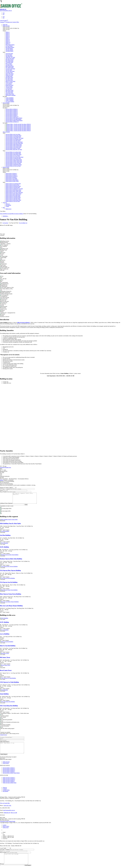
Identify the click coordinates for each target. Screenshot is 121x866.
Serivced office (6, 102)
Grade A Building (9, 97)
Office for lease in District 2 (9, 779)
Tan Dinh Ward (9, 56)
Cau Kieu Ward (9, 72)
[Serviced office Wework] (18, 125)
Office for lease (6, 25)
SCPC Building (4, 547)
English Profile (12, 821)
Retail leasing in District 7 (11, 177)
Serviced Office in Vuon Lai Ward (13, 163)
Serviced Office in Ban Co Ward (13, 148)
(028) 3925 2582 (7, 805)
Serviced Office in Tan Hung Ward (13, 147)
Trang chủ (5, 24)
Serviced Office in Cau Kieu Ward (13, 152)
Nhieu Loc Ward (9, 75)
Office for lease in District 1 (17, 213)
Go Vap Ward (9, 89)
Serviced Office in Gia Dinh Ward (13, 153)
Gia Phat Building (5, 535)
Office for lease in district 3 (9, 780)
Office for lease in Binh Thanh (9, 782)
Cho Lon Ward (9, 86)
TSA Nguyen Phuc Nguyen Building (10, 570)
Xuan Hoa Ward (9, 53)
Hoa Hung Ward (9, 77)
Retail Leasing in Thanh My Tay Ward (14, 188)
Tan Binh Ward (9, 76)
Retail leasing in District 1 (11, 173)
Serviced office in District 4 (12, 113)
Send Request (28, 865)
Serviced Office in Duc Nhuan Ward (14, 159)
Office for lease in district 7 (9, 781)
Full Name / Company (5, 489)
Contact (7, 206)
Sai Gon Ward (9, 54)
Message (2, 863)
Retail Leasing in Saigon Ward (12, 184)
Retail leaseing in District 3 (12, 176)
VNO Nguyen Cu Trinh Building (9, 682)
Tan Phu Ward (9, 70)
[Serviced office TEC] (18, 126)
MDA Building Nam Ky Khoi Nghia (10, 523)
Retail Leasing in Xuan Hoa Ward (13, 186)
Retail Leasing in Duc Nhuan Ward (13, 193)
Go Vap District (9, 46)
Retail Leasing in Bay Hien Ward (13, 195)
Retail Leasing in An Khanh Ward (13, 183)
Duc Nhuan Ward (9, 67)
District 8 (8, 39)
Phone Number (3, 491)
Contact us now (3, 734)
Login (1, 20)
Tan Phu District (9, 48)
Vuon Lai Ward (9, 82)
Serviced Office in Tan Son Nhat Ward (14, 143)
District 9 (8, 41)
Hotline (1, 480)
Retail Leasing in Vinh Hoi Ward (13, 198)
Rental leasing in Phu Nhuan (12, 179)
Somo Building (4, 694)
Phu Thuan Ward (9, 91)
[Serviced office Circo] (18, 124)
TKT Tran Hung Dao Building (9, 705)
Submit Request (4, 754)
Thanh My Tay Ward (10, 57)
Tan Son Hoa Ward (10, 58)
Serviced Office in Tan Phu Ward (13, 140)
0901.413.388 (14, 812)
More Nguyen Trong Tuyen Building (10, 594)
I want (1, 848)
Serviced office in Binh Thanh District (14, 120)
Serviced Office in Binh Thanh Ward (14, 160)
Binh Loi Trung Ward (10, 81)
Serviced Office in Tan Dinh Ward (13, 136)
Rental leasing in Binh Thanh (12, 181)
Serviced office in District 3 (12, 111)
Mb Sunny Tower (5, 657)
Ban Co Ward (9, 63)
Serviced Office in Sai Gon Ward (13, 134)
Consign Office (6, 790)
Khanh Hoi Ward (9, 85)
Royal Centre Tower (6, 670)
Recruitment (8, 205)
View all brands (6, 131)
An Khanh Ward (9, 62)
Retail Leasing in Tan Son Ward (13, 201)
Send (26, 504)
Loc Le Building (4, 634)
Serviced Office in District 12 (12, 121)
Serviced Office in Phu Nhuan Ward (14, 144)
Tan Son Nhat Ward (10, 71)
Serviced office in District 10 (12, 116)
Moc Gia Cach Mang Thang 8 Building (11, 605)
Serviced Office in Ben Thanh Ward (14, 145)
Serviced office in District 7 (12, 115)
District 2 (8, 33)
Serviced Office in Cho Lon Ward (13, 166)
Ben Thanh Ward (9, 61)
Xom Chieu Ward (9, 73)
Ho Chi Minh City (23, 222)
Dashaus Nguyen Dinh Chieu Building (11, 558)
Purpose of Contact (4, 487)
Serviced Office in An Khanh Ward (13, 139)
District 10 (8, 42)
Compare (5, 788)
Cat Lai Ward (9, 83)
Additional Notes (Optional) (6, 503)
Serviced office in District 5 (12, 114)
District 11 (8, 43)
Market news (8, 208)
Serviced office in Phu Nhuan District (14, 118)
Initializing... (5, 216)
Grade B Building (10, 99)
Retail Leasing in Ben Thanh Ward (13, 191)
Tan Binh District (9, 51)
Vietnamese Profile (4, 821)
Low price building (10, 101)
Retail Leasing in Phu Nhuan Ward (13, 190)
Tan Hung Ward (9, 80)
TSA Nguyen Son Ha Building (8, 582)
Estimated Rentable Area (5, 467)
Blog (4, 207)
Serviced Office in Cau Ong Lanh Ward (14, 157)
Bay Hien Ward (9, 78)
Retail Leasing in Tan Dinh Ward (13, 196)
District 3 (8, 34)
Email (1, 490)
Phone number (3, 852)
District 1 (8, 32)
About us (5, 202)
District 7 (8, 38)
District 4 (8, 35)
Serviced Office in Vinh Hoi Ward (13, 158)
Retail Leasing (6, 167)
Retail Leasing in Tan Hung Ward (13, 197)
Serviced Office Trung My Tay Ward (14, 149)
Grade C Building (10, 100)
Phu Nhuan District (10, 47)
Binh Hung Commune (10, 95)
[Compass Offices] (18, 129)
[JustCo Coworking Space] (18, 128)
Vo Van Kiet (5, 222)
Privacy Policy (6, 826)
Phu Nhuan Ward (9, 59)
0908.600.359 (7, 812)
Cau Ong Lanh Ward (10, 68)
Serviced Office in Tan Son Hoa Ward (14, 142)
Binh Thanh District (10, 44)
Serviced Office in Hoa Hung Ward (13, 154)
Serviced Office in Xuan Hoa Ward (13, 135)
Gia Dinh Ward (9, 65)
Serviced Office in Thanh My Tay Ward (14, 138)
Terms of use (5, 827)
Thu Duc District (9, 49)
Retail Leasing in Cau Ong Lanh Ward (14, 192)
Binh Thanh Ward (10, 66)
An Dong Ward (9, 87)
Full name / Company (5, 849)
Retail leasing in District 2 (11, 174)
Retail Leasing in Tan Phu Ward (13, 187)
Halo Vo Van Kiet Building (7, 645)
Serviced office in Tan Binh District (13, 119)
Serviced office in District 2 (12, 110)
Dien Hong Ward (9, 90)
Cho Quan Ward (9, 92)
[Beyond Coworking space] (18, 130)
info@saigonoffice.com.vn (9, 810)
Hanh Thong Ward (10, 94)
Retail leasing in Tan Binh (11, 178)
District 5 (8, 37)
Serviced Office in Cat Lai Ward (13, 155)
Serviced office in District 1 (12, 109)
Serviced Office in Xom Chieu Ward (14, 162)
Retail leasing (6, 763)
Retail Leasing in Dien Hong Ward (13, 200)
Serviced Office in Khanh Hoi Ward (14, 164)
